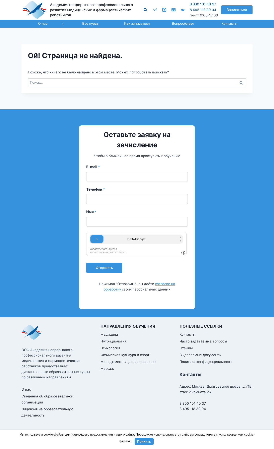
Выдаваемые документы (200, 355)
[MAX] (164, 10)
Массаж (107, 369)
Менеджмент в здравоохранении (128, 362)
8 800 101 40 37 (203, 4)
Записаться (237, 10)
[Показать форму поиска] (145, 9)
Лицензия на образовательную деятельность (47, 412)
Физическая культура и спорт (124, 355)
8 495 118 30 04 (203, 10)
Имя (91, 212)
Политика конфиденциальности (206, 362)
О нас (26, 389)
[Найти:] (137, 82)
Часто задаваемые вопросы (203, 341)
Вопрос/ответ (183, 23)
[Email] (173, 10)
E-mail (93, 167)
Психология (110, 348)
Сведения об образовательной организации (47, 399)
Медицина (109, 334)
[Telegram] (155, 10)
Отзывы (186, 348)
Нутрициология (113, 341)
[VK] (183, 10)
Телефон (95, 189)
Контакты (229, 23)
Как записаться (137, 23)
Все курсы (90, 23)
